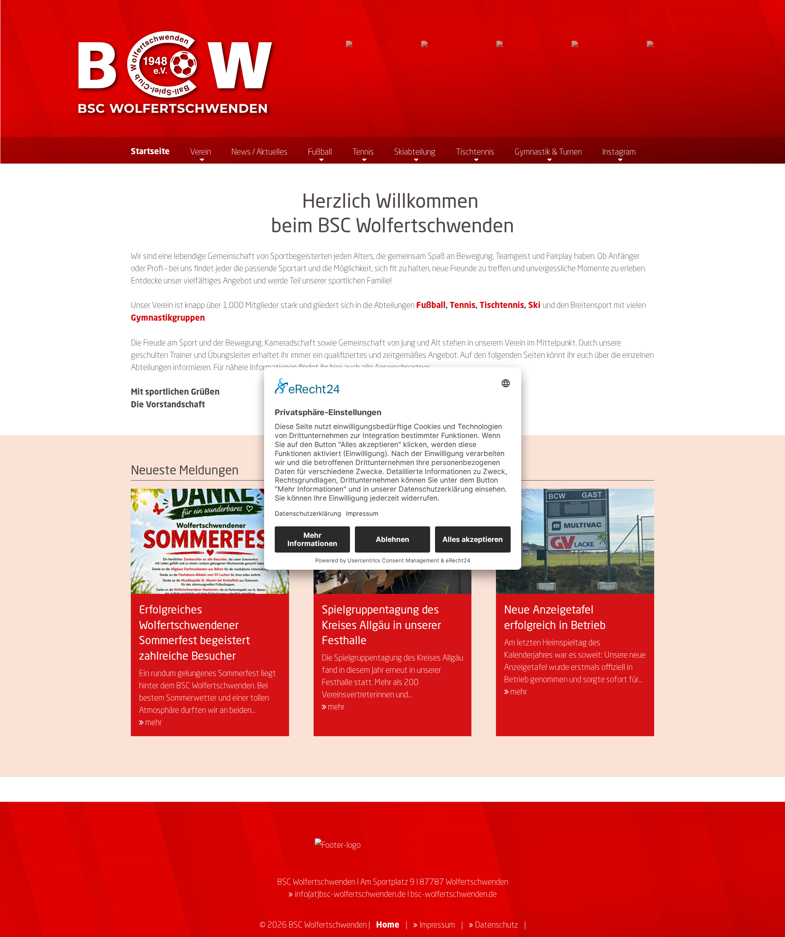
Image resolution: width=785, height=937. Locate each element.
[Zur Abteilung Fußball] (375, 70)
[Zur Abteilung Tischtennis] (601, 70)
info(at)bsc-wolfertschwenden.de (350, 894)
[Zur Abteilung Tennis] (450, 70)
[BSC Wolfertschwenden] (175, 72)
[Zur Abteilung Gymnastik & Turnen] (676, 70)
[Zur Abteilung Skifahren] (525, 70)
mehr (153, 722)
